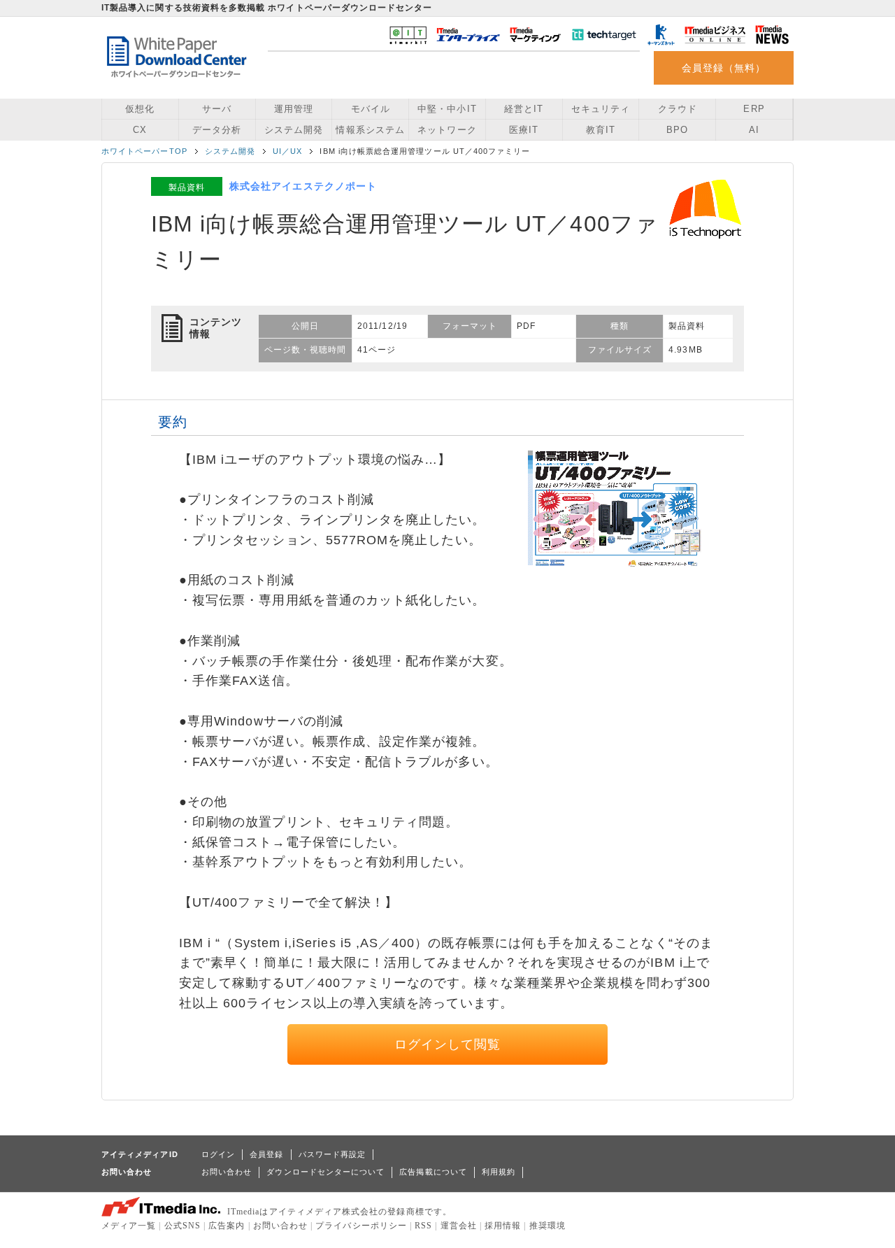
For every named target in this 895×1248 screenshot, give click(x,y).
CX (140, 130)
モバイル (370, 109)
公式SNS (182, 1226)
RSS (423, 1226)
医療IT (523, 130)
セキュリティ (600, 109)
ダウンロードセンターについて (325, 1172)
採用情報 (503, 1226)
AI (754, 130)
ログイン (218, 1154)
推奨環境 (547, 1226)
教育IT (600, 130)
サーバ (216, 109)
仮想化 (140, 109)
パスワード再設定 (332, 1154)
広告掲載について (433, 1172)
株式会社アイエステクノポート (303, 186)
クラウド (677, 109)
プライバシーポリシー (361, 1226)
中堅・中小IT (446, 109)
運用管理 (293, 109)
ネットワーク (446, 130)
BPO (677, 130)
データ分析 (216, 130)
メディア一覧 (128, 1226)
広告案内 (226, 1226)
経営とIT (523, 109)
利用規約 (498, 1172)
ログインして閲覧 (447, 1044)
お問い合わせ (226, 1172)
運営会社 (459, 1226)
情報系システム (370, 130)
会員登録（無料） (724, 67)
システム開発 (293, 130)
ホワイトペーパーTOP (144, 151)
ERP (753, 109)
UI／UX (287, 151)
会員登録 (266, 1154)
